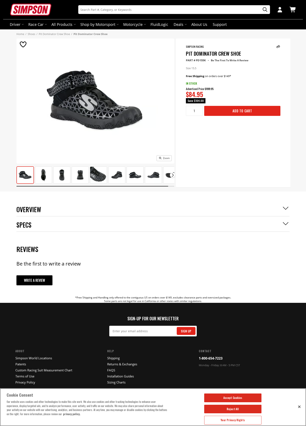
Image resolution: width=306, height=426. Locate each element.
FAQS (111, 370)
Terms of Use (24, 376)
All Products (61, 24)
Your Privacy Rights (233, 420)
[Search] (263, 9)
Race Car (36, 24)
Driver (15, 24)
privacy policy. (72, 414)
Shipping (113, 358)
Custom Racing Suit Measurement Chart (43, 370)
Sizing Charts (116, 382)
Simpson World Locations (33, 358)
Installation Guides (120, 376)
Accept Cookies (232, 398)
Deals (178, 24)
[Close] (299, 406)
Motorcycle (133, 24)
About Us (199, 24)
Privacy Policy (25, 382)
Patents (20, 364)
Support (220, 24)
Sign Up (186, 331)
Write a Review (34, 280)
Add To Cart (242, 110)
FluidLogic (159, 24)
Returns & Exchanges (122, 364)
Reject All (233, 409)
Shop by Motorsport (97, 24)
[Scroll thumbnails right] (172, 175)
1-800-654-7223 (211, 358)
